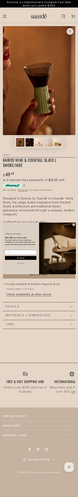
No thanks (20, 263)
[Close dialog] (73, 225)
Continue (20, 258)
